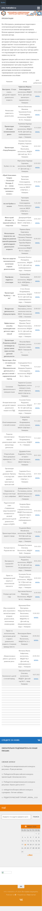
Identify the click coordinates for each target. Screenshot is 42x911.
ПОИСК (36, 817)
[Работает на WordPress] (15, 894)
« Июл (30, 855)
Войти (3, 2)
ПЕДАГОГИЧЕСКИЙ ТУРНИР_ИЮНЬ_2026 (21, 797)
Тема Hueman (31, 895)
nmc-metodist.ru (8, 8)
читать (37, 96)
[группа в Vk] (39, 740)
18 (25, 845)
